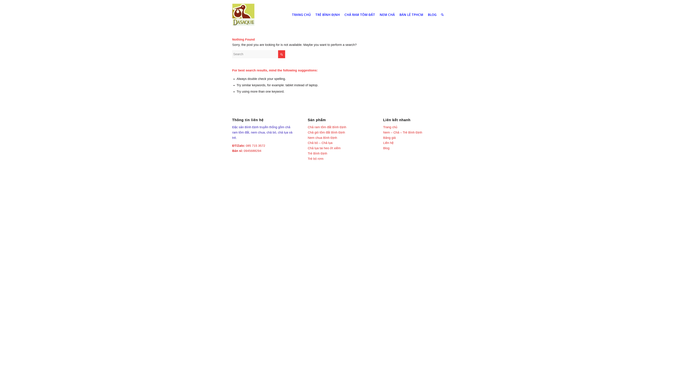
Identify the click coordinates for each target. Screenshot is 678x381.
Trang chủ (390, 127)
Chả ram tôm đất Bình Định (327, 127)
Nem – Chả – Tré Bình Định (402, 132)
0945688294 (252, 151)
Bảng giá (389, 138)
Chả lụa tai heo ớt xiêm (324, 148)
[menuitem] (301, 15)
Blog (386, 148)
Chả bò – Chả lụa (320, 143)
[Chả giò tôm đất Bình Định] (243, 15)
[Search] (442, 15)
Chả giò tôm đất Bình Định (326, 132)
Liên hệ (388, 143)
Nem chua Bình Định (322, 138)
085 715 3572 (255, 145)
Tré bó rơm (315, 159)
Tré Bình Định (317, 153)
